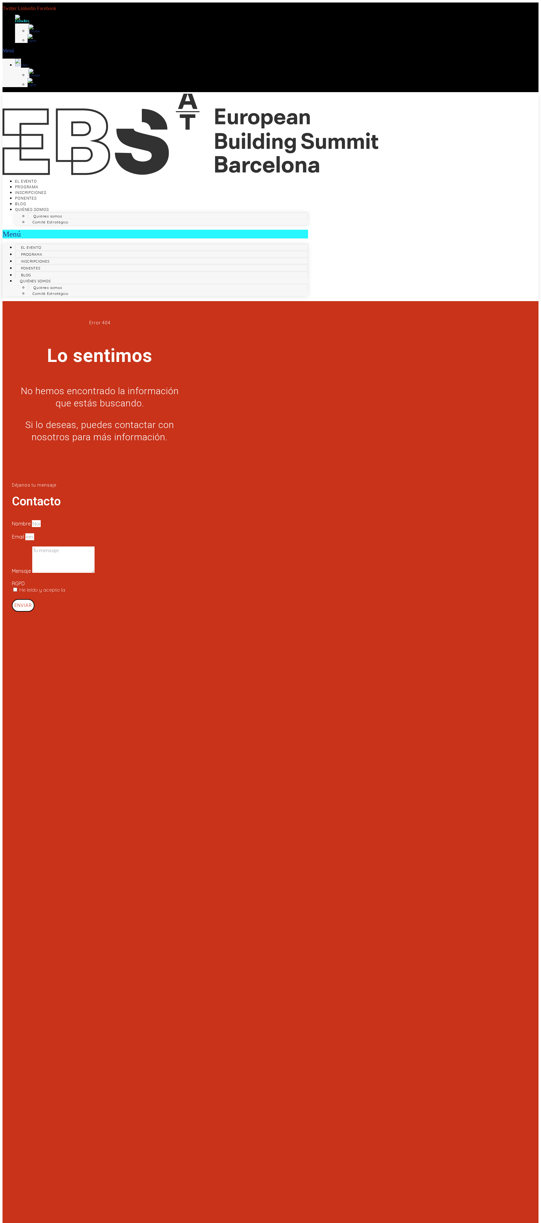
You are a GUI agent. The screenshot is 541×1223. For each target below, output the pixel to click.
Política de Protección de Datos (102, 590)
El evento (26, 181)
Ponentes (26, 198)
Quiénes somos (32, 209)
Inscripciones (30, 193)
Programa (27, 187)
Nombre (22, 523)
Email (18, 537)
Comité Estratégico (50, 222)
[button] (12, 51)
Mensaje (22, 571)
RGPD (18, 583)
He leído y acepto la (78, 590)
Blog (20, 204)
